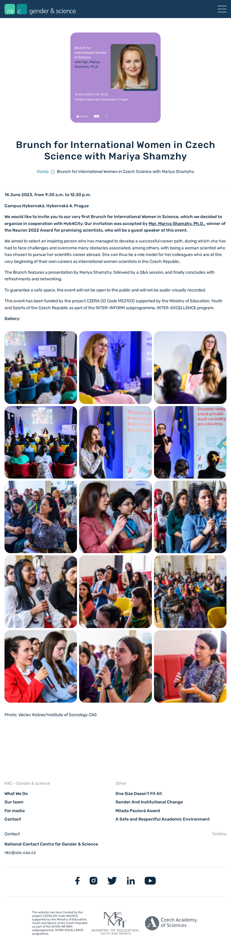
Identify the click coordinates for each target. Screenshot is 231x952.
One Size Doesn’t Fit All (139, 793)
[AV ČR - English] (171, 924)
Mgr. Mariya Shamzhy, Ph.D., (177, 223)
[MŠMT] (60, 924)
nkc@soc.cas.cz (20, 852)
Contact (13, 819)
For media (15, 810)
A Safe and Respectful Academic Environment (163, 819)
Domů (42, 171)
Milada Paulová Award (138, 810)
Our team (14, 802)
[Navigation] (221, 9)
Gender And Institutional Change (149, 802)
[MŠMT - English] (115, 924)
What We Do (16, 793)
